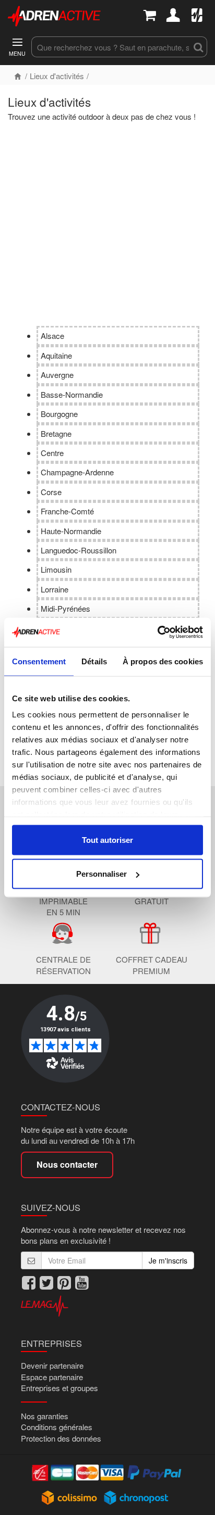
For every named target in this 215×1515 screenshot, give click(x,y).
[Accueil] (17, 75)
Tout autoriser (107, 839)
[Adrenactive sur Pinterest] (64, 1282)
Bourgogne (59, 413)
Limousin (56, 569)
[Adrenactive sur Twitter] (46, 1282)
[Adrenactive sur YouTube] (82, 1282)
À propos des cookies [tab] (163, 660)
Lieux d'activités (57, 75)
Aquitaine (56, 355)
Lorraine (54, 589)
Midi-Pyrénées (65, 608)
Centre (52, 452)
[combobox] (110, 46)
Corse (51, 491)
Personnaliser (101, 873)
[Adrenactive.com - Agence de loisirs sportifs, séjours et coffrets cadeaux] (54, 15)
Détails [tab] (94, 660)
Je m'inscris (168, 1260)
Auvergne (57, 374)
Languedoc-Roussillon (78, 550)
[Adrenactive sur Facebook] (29, 1282)
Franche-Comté (67, 511)
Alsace (52, 335)
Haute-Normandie (71, 530)
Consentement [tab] (39, 660)
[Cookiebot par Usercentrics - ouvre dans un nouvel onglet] (157, 632)
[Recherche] (198, 46)
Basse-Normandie (72, 394)
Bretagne (56, 433)
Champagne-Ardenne (77, 471)
